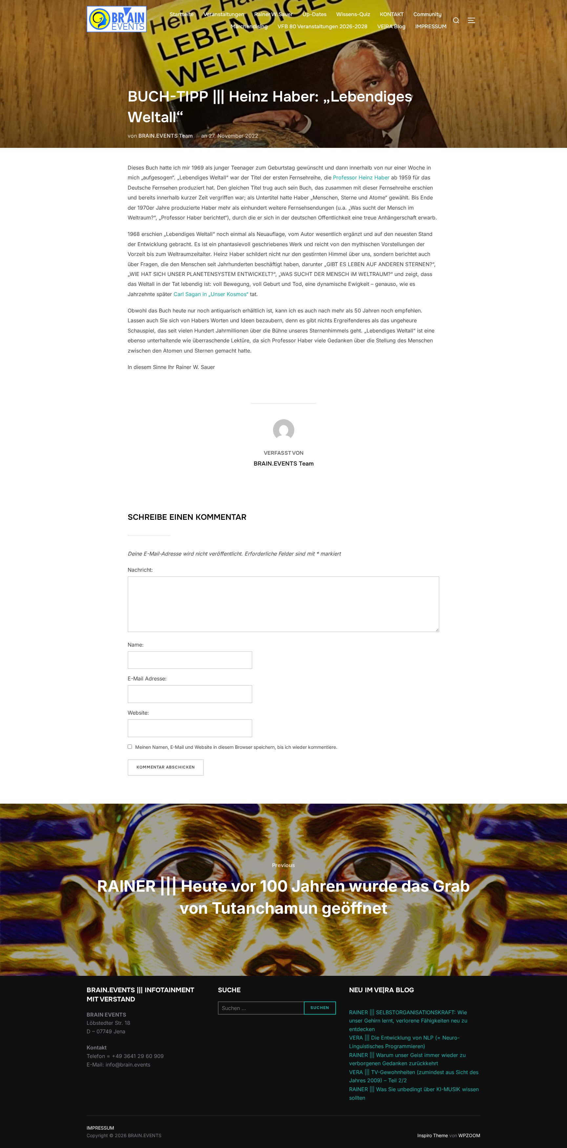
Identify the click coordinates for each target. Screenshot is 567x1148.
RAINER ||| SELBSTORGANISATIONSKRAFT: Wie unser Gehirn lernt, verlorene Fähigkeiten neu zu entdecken (408, 1020)
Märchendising (249, 26)
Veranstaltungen (223, 14)
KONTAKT (392, 14)
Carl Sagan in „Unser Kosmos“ (211, 294)
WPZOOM (469, 1135)
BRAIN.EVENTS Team (165, 135)
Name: (136, 644)
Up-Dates (314, 14)
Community (427, 14)
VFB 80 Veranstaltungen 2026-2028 (323, 26)
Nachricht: (140, 569)
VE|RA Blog (391, 26)
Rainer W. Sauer (273, 14)
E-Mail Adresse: (147, 678)
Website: (138, 712)
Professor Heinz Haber (361, 177)
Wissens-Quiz (353, 14)
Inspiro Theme (432, 1135)
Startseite (182, 14)
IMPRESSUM (431, 26)
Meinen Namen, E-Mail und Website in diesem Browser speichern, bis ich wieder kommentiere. (236, 747)
